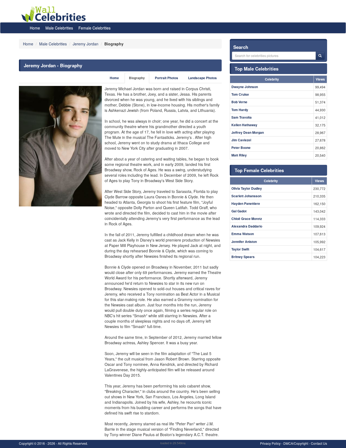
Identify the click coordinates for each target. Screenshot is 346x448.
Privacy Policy (270, 443)
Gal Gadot (239, 211)
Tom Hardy (239, 109)
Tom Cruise (240, 94)
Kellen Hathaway (244, 124)
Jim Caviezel (241, 140)
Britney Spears (243, 256)
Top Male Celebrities (256, 68)
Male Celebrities (59, 28)
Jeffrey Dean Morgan (247, 132)
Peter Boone (241, 147)
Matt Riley (239, 155)
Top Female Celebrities (259, 170)
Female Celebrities (94, 28)
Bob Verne (239, 101)
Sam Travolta (241, 117)
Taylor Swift (240, 249)
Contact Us (319, 443)
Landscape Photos (202, 78)
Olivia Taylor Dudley (246, 188)
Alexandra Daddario (246, 226)
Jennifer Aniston (244, 241)
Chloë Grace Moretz (246, 218)
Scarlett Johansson (246, 195)
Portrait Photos (166, 78)
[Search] (320, 56)
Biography (137, 78)
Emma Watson (242, 233)
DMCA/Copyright (295, 443)
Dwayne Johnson (244, 86)
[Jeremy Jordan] (60, 146)
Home (35, 28)
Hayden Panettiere (245, 203)
